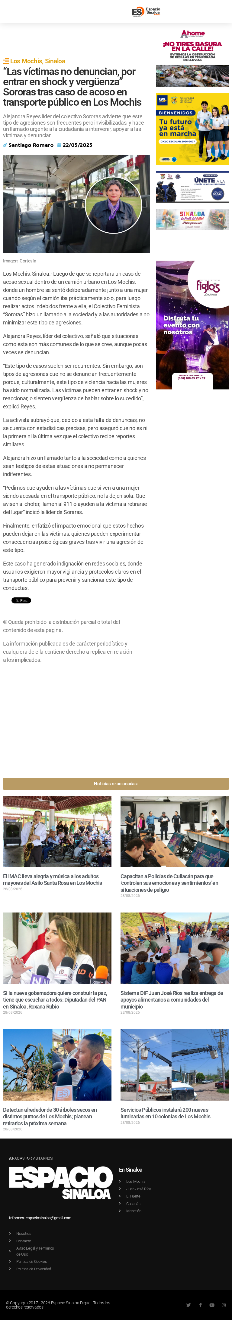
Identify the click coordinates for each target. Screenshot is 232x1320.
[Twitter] (188, 1305)
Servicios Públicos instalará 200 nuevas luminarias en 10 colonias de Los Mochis (165, 1113)
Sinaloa (55, 61)
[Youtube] (212, 1305)
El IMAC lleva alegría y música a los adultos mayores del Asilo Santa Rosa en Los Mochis (52, 879)
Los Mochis (26, 61)
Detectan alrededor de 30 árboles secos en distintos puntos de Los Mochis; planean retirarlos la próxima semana (50, 1116)
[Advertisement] (113, 39)
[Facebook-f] (200, 1305)
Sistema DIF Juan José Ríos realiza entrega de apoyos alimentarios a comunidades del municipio (172, 1000)
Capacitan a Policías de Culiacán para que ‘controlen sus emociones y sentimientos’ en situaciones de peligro (169, 883)
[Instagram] (223, 1305)
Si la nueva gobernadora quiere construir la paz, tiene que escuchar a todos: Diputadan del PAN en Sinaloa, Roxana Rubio (55, 1000)
